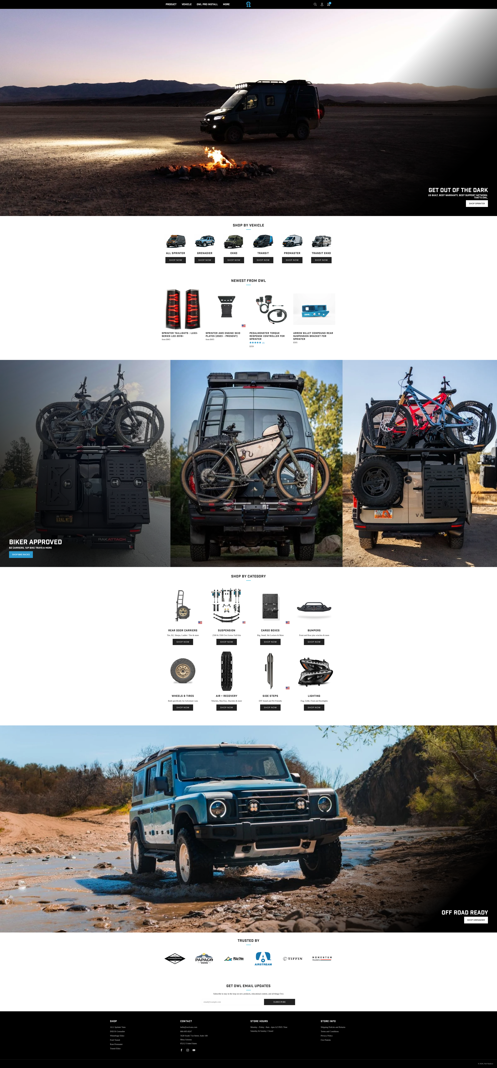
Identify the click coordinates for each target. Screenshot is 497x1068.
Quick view (183, 325)
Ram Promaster (116, 1044)
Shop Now (175, 260)
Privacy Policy (327, 1036)
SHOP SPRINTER (477, 203)
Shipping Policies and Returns (333, 1027)
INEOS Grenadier (117, 1031)
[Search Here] (315, 4)
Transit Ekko (115, 1048)
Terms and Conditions (330, 1031)
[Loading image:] (175, 249)
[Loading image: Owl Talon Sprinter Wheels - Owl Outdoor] (183, 691)
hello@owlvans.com (188, 1027)
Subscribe (279, 1002)
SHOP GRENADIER (476, 920)
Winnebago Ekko (117, 1036)
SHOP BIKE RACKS (21, 554)
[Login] (322, 4)
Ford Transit (115, 1040)
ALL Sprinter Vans (118, 1027)
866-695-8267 (186, 1031)
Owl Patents (326, 1040)
